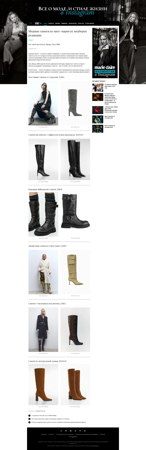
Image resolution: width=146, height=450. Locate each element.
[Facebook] (66, 430)
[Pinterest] (85, 430)
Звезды (57, 23)
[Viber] (80, 430)
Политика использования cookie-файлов (87, 434)
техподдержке (95, 445)
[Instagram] (61, 430)
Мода (45, 23)
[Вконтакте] (70, 430)
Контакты (51, 434)
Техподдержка (73, 436)
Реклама (102, 434)
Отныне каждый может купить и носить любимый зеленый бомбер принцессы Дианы (58, 422)
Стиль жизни (89, 23)
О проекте (44, 434)
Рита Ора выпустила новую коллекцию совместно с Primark (50, 419)
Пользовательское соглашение (65, 434)
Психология (73, 23)
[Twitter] (75, 430)
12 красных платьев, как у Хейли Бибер (43, 415)
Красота (51, 23)
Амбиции (64, 23)
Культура (81, 23)
